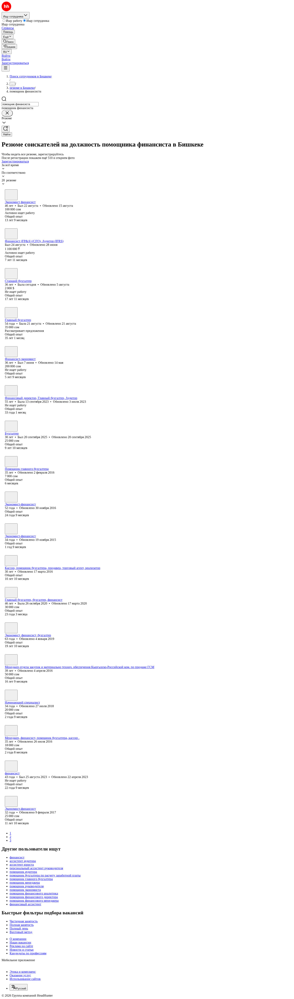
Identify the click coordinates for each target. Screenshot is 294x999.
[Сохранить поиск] (6, 129)
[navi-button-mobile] (6, 68)
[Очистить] (7, 113)
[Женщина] (11, 273)
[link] (8, 41)
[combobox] (20, 104)
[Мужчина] (11, 194)
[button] (6, 55)
